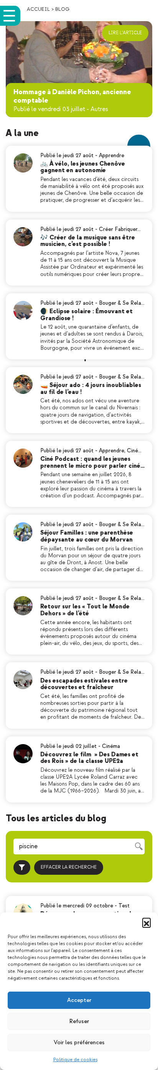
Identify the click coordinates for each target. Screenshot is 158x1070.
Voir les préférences (79, 1042)
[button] (146, 922)
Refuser (79, 1021)
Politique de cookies (75, 1060)
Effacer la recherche (69, 867)
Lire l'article (125, 33)
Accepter (79, 1000)
